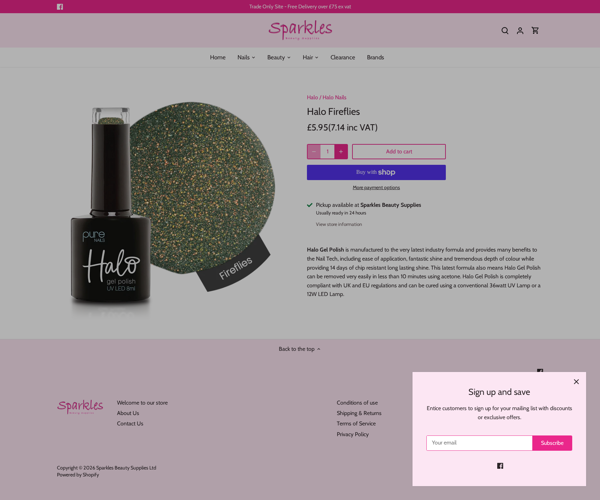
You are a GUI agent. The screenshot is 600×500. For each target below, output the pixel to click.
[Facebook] (500, 465)
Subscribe (552, 443)
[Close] (576, 381)
